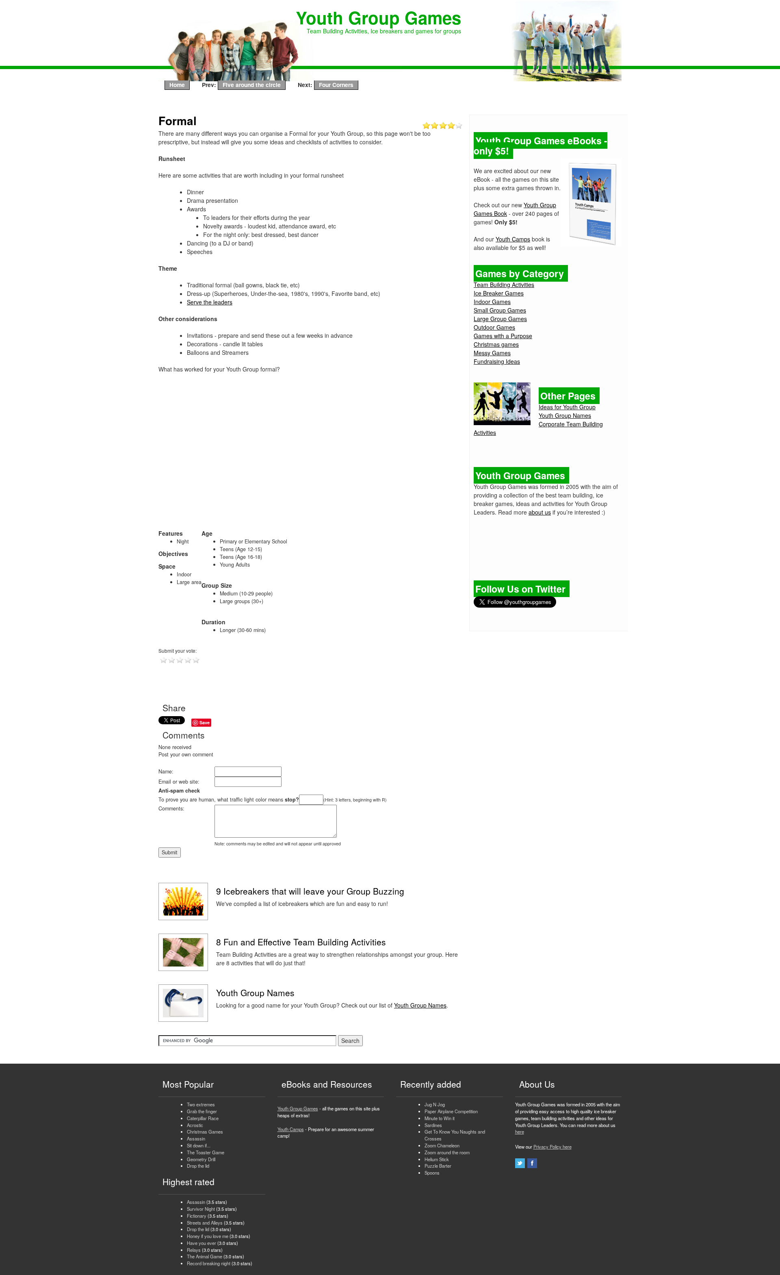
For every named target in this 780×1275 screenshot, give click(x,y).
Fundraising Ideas (497, 361)
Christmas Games (205, 1131)
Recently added (430, 1084)
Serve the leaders (209, 302)
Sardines (433, 1125)
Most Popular (188, 1084)
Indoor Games (492, 302)
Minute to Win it (440, 1118)
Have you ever (201, 1243)
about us (540, 512)
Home (177, 84)
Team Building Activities (504, 284)
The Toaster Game (205, 1152)
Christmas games (496, 344)
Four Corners (336, 84)
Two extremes (201, 1104)
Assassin (196, 1138)
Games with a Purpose (503, 336)
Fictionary (196, 1215)
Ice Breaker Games (499, 293)
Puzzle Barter (438, 1165)
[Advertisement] (310, 455)
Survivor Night (201, 1208)
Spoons (432, 1172)
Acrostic (195, 1125)
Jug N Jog (435, 1104)
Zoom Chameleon (442, 1145)
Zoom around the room (447, 1152)
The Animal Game (204, 1256)
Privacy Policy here (552, 1146)
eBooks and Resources (327, 1084)
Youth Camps (513, 239)
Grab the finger (202, 1111)
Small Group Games (500, 310)
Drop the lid (198, 1165)
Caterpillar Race (203, 1118)
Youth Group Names (420, 1005)
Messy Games (492, 353)
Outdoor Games (494, 327)
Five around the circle (252, 84)
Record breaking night (208, 1263)
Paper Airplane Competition (451, 1111)
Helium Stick (437, 1159)
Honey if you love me (207, 1236)
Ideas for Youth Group (567, 407)
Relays (194, 1250)
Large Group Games (500, 319)
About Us (537, 1084)
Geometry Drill (201, 1159)
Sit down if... (198, 1145)
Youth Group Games (297, 1108)
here (519, 1131)
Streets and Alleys (205, 1222)
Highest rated (188, 1181)
